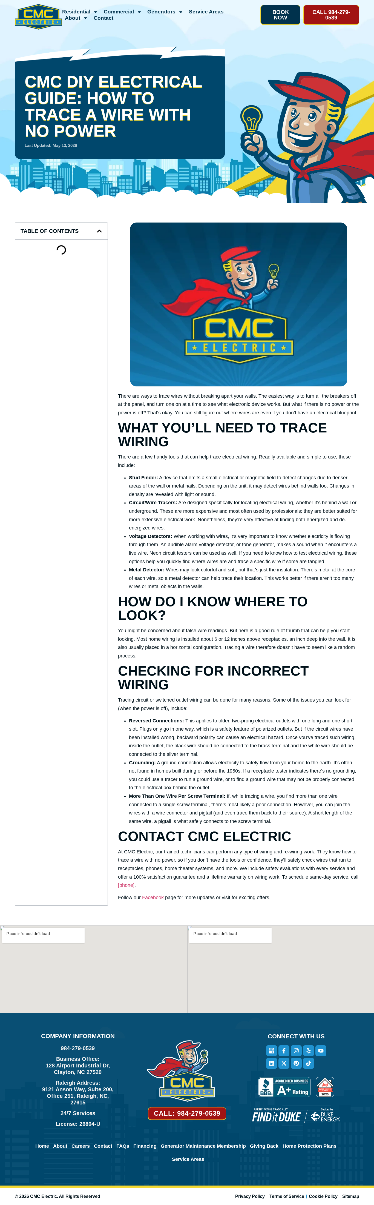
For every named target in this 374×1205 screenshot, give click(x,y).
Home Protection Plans (309, 1146)
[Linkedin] (271, 1063)
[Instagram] (296, 1050)
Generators (161, 12)
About (72, 18)
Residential (76, 12)
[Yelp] (308, 1050)
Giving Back (264, 1146)
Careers (80, 1146)
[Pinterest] (296, 1063)
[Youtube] (320, 1050)
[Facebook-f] (283, 1050)
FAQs (122, 1146)
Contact (103, 18)
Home (42, 1146)
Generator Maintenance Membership (203, 1146)
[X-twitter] (283, 1063)
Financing (145, 1146)
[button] (280, 15)
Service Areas (206, 12)
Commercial (119, 12)
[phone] (126, 885)
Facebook (153, 897)
